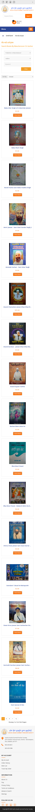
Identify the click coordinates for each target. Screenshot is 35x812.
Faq (2, 782)
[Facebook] (3, 2)
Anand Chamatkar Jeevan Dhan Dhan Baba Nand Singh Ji (18, 307)
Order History (5, 763)
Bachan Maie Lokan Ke (17, 426)
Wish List (4, 766)
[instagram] (14, 2)
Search (28, 16)
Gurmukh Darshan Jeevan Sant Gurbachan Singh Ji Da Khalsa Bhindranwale (18, 665)
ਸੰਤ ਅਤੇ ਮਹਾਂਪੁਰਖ (19, 36)
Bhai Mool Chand (17, 466)
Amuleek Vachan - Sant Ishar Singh (17, 267)
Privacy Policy (5, 785)
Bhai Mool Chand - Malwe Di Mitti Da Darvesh (18, 506)
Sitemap (4, 794)
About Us (4, 779)
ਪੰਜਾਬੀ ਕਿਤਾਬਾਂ (9, 36)
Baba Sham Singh (18, 148)
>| (16, 718)
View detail (17, 115)
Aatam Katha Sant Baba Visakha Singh (17, 187)
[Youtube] (10, 2)
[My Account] (32, 2)
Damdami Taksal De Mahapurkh (18, 585)
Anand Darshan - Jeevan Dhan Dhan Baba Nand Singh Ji (18, 347)
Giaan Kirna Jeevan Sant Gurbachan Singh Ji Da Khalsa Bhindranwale (18, 625)
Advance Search (6, 791)
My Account (5, 760)
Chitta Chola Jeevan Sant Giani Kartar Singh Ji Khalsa (18, 546)
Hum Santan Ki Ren (17, 705)
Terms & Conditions (7, 788)
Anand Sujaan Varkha (17, 386)
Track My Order (6, 769)
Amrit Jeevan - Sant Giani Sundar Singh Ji (18, 227)
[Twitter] (7, 2)
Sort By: (5, 76)
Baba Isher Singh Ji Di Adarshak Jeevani (17, 108)
